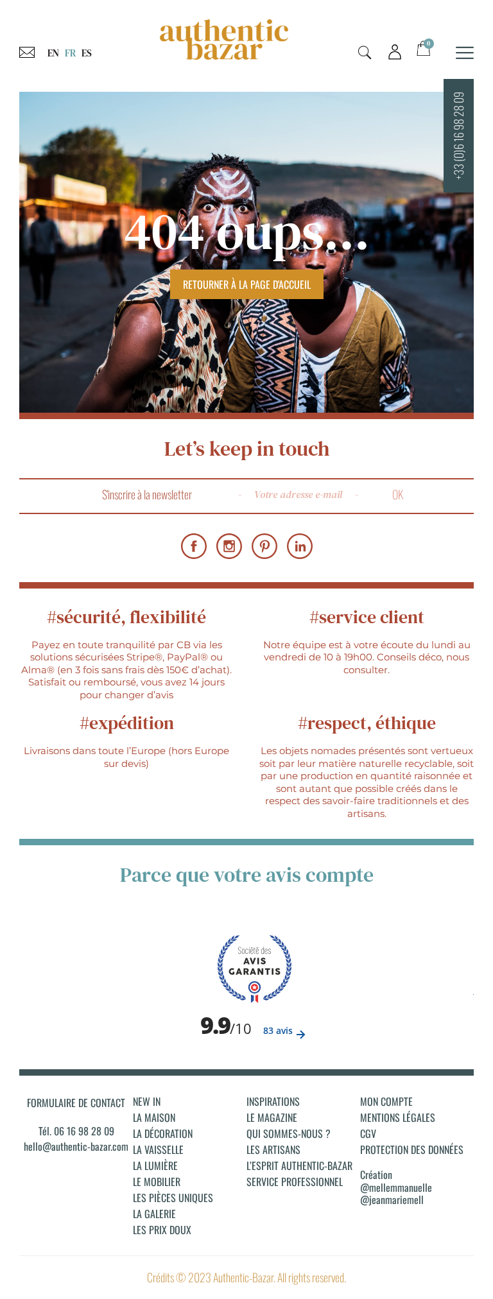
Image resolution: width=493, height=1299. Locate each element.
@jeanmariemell (392, 1199)
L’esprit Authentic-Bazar (299, 1165)
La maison (154, 1117)
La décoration (163, 1133)
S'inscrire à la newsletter (147, 494)
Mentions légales (397, 1117)
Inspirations (273, 1101)
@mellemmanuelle (396, 1187)
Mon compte (386, 1101)
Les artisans (273, 1149)
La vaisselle (158, 1149)
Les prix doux (162, 1229)
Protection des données (411, 1149)
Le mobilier (156, 1181)
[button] (365, 53)
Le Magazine (271, 1117)
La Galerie (154, 1213)
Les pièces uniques (173, 1197)
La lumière (155, 1165)
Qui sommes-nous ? (288, 1133)
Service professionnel (294, 1181)
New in (146, 1101)
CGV (368, 1133)
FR (70, 53)
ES (87, 53)
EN (53, 53)
